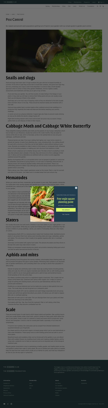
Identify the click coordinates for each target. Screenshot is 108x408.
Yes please (66, 210)
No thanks (65, 214)
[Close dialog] (76, 188)
